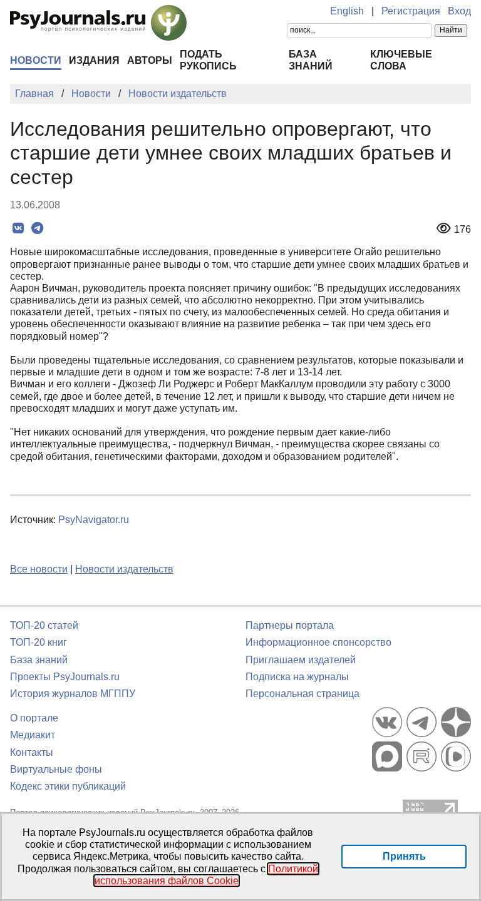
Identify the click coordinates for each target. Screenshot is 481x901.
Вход (459, 11)
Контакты (31, 752)
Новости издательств (124, 569)
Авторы (149, 60)
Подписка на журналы (297, 676)
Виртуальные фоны (56, 769)
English (347, 11)
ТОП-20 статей (44, 625)
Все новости (39, 569)
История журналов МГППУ (72, 693)
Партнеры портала (290, 625)
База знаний (39, 659)
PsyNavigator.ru (93, 519)
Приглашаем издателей (301, 659)
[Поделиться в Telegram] (37, 228)
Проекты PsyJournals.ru (65, 676)
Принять (404, 856)
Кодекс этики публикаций (68, 786)
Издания (94, 60)
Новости (35, 60)
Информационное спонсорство (318, 642)
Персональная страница (302, 693)
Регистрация (410, 11)
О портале (34, 718)
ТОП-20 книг (38, 642)
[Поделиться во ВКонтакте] (18, 228)
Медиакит (32, 735)
